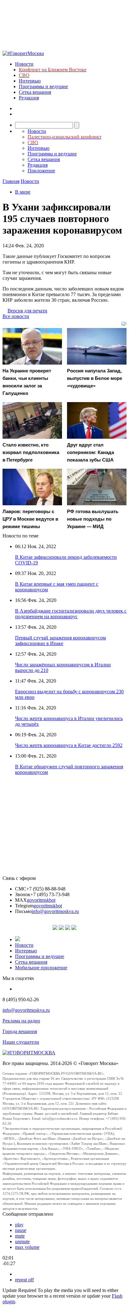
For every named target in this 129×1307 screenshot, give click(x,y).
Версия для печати (27, 310)
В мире (22, 191)
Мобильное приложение (41, 967)
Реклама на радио (21, 1020)
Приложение (41, 170)
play (19, 1224)
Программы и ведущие (43, 86)
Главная (11, 181)
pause (20, 1230)
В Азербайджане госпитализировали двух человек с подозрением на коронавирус (70, 613)
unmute (22, 1241)
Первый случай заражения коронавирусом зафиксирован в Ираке (60, 640)
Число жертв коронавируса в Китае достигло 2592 (68, 745)
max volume (27, 1247)
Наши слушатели (21, 1042)
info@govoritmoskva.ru (55, 911)
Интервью (30, 80)
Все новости (16, 316)
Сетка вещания (35, 92)
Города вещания (20, 1031)
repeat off (24, 1279)
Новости (24, 64)
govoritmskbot (41, 900)
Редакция (29, 97)
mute (20, 1236)
